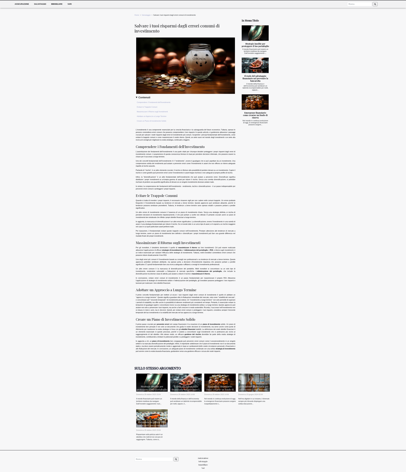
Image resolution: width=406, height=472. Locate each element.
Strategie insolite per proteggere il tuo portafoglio (255, 44)
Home (136, 15)
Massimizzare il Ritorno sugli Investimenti (152, 112)
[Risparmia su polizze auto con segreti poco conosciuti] (152, 418)
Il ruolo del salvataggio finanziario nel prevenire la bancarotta (255, 78)
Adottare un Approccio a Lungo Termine (151, 116)
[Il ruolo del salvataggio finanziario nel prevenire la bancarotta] (255, 65)
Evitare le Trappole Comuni (147, 107)
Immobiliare (56, 4)
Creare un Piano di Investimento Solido (151, 121)
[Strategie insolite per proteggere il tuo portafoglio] (255, 33)
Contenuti (144, 97)
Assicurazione (22, 4)
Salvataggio (40, 4)
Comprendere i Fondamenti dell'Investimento (153, 102)
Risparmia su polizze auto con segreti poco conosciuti (152, 423)
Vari (70, 4)
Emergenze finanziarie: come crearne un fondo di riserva (255, 115)
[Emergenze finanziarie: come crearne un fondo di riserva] (255, 102)
